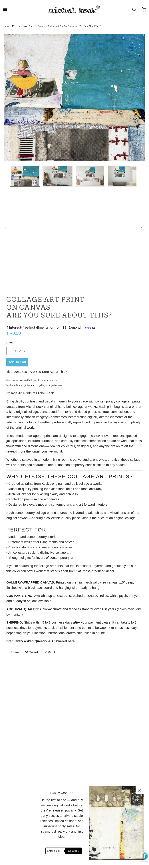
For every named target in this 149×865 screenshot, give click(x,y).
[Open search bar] (134, 10)
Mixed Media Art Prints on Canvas (28, 26)
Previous (6, 228)
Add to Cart (17, 362)
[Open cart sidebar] (144, 10)
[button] (25, 176)
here (71, 641)
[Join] (73, 851)
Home (7, 26)
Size (9, 343)
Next (141, 228)
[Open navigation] (5, 10)
